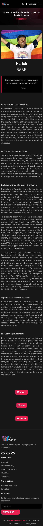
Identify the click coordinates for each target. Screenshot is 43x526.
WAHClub (4, 462)
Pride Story (21, 19)
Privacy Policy (31, 524)
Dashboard (31, 4)
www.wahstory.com (17, 520)
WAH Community (7, 466)
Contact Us (5, 476)
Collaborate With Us (8, 469)
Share (22, 418)
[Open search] (22, 4)
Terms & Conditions (14, 524)
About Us (4, 473)
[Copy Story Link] (24, 69)
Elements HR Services (9, 485)
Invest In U (5, 489)
